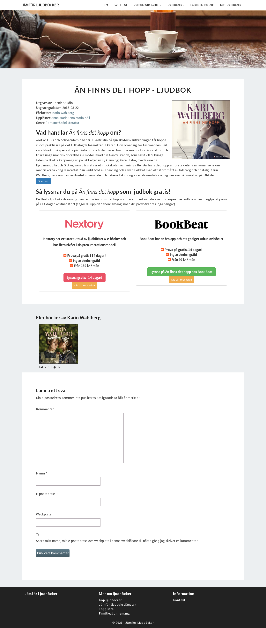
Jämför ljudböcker (40, 4)
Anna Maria (59, 117)
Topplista (106, 609)
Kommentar (45, 409)
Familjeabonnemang (114, 613)
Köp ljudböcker (230, 5)
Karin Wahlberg (63, 112)
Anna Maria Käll (79, 117)
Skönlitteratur (69, 122)
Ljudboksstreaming (146, 5)
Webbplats (43, 514)
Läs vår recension (84, 285)
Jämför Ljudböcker (139, 622)
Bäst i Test (120, 5)
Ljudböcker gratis (202, 5)
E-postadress (47, 493)
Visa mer (43, 181)
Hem (105, 5)
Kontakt (179, 600)
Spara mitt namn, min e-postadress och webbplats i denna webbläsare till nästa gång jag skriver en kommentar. (117, 540)
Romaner (52, 122)
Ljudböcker (175, 5)
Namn (41, 473)
